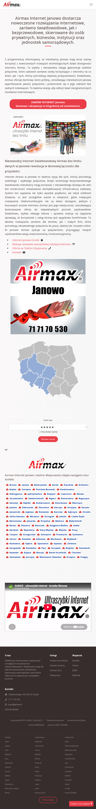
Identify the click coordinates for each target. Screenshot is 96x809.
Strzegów (49, 516)
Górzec (13, 539)
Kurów (55, 485)
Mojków (70, 548)
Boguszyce (84, 498)
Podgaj (84, 557)
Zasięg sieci (55, 675)
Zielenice (71, 543)
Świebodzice (9, 784)
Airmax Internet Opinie (76, 720)
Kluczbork (68, 780)
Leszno (37, 750)
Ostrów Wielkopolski (72, 746)
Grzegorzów (29, 534)
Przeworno (61, 534)
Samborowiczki (36, 498)
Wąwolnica (29, 530)
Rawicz (7, 793)
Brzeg (37, 767)
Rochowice (15, 543)
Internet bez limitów (59, 660)
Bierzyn (40, 552)
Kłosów (80, 494)
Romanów (44, 512)
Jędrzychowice (35, 494)
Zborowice (43, 507)
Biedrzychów (40, 485)
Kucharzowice (43, 503)
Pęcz (44, 548)
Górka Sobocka (17, 516)
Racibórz (38, 754)
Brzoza (13, 485)
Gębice (28, 543)
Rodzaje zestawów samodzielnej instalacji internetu (41, 244)
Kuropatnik (15, 548)
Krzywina (45, 521)
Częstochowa (39, 737)
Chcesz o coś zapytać (80, 803)
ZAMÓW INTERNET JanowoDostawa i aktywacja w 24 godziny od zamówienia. (48, 104)
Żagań (7, 780)
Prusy (74, 530)
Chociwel (76, 552)
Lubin (6, 750)
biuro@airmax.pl (15, 704)
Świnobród (84, 548)
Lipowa (25, 485)
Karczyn (58, 507)
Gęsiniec (58, 543)
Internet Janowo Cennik (25, 240)
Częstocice (66, 494)
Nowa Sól (38, 763)
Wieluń (67, 784)
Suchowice (77, 534)
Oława (37, 771)
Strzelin (86, 512)
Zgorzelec (68, 771)
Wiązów (63, 530)
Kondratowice (67, 489)
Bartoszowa (16, 521)
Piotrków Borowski (45, 489)
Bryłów (13, 489)
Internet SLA (55, 670)
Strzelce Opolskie (70, 793)
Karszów (14, 503)
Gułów (76, 525)
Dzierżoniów (69, 767)
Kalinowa (40, 539)
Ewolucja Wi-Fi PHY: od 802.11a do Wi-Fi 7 (27, 720)
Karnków (14, 530)
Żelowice (25, 525)
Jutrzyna (30, 557)
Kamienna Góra (40, 793)
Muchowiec (56, 539)
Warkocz (59, 521)
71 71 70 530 (14, 699)
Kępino (52, 498)
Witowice (34, 516)
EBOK (74, 670)
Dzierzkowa (61, 503)
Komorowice (67, 498)
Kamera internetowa (55, 720)
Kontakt (17, 252)
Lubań (37, 788)
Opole (7, 742)
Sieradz (37, 759)
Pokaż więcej (48, 800)
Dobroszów (27, 507)
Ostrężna (26, 489)
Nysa (6, 759)
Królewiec (83, 485)
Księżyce (51, 494)
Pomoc (75, 665)
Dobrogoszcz (16, 494)
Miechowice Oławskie (50, 557)
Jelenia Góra (39, 746)
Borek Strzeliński (57, 552)
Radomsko (68, 754)
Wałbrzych (38, 742)
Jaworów (31, 521)
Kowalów (26, 539)
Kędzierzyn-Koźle (70, 750)
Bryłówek (71, 539)
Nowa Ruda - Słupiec (12, 788)
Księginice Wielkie (59, 525)
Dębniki (27, 503)
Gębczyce (72, 512)
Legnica (7, 746)
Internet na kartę (57, 665)
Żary (66, 763)
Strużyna (71, 507)
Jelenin (62, 516)
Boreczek (39, 525)
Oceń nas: (48, 420)
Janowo (13, 507)
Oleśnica (8, 767)
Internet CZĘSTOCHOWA (58, 725)
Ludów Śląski (78, 516)
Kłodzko (67, 776)
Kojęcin (27, 552)
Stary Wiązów (47, 530)
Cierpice (14, 534)
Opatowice (42, 543)
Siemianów (15, 557)
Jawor (37, 784)
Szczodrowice (16, 498)
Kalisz (67, 742)
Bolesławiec (9, 763)
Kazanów (14, 552)
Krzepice (71, 557)
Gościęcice (46, 534)
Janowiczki (15, 512)
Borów (13, 525)
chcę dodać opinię (49, 431)
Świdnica (8, 754)
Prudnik (67, 788)
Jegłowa (30, 512)
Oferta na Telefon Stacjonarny (29, 248)
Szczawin (55, 548)
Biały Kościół (75, 521)
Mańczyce (77, 503)
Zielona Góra (69, 737)
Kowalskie (31, 548)
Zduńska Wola (70, 759)
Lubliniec (38, 780)
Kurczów (58, 512)
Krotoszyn (38, 776)
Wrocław (8, 737)
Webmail (76, 675)
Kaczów (85, 507)
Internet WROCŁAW (36, 725)
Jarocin (7, 771)
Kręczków (68, 485)
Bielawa (7, 776)
